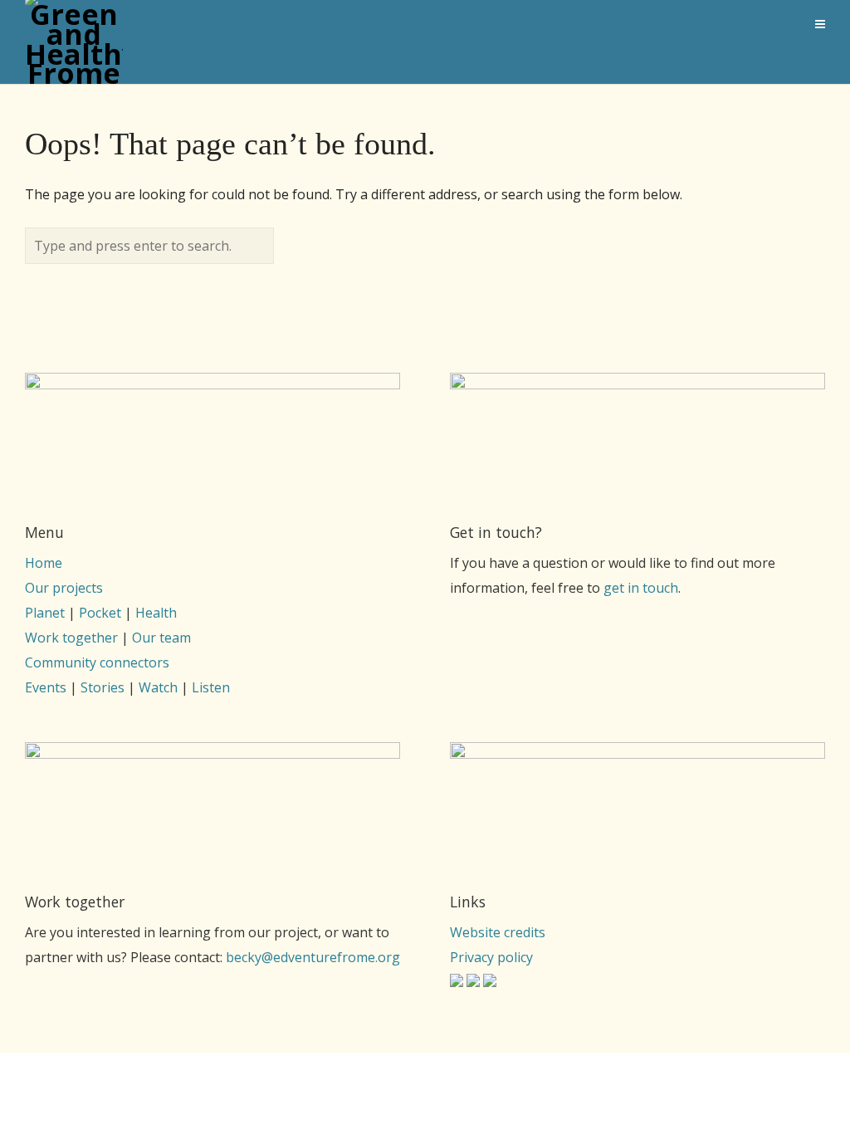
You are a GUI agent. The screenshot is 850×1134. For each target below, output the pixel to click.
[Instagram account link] (456, 982)
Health (156, 613)
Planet (45, 613)
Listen (211, 687)
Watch (158, 687)
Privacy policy (491, 957)
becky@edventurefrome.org (313, 957)
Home (43, 563)
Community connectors (97, 662)
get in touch (640, 588)
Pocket (100, 613)
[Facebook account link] (473, 982)
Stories (103, 687)
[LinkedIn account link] (489, 982)
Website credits (497, 932)
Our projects (64, 588)
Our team (161, 637)
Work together (71, 637)
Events (45, 687)
